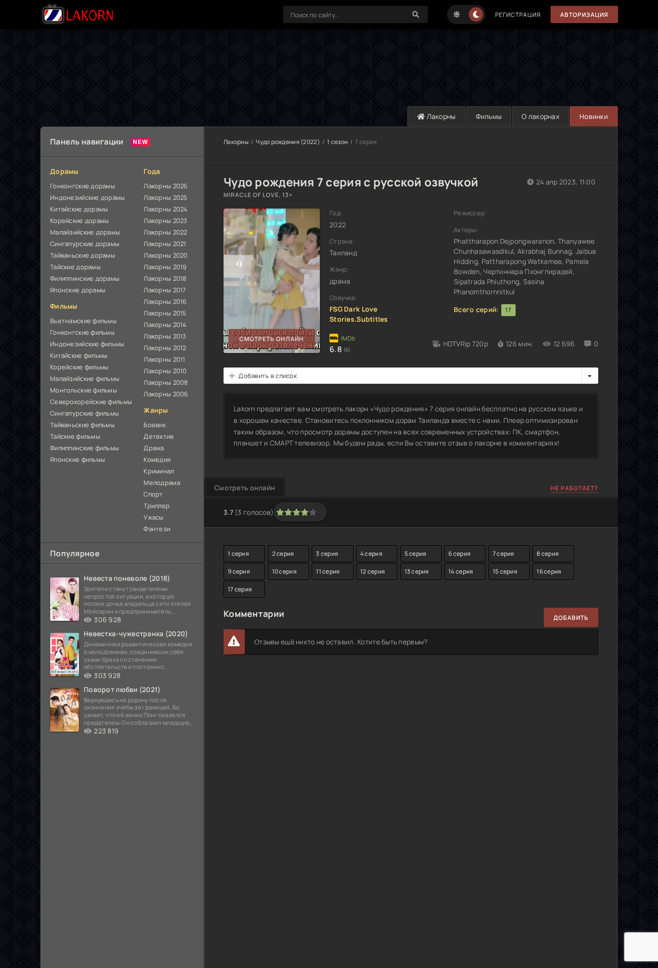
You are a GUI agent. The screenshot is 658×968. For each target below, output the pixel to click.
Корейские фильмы (79, 367)
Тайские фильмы (75, 436)
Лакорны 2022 (165, 232)
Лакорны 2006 (166, 394)
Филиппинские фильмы (84, 448)
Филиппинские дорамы (84, 278)
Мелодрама (162, 482)
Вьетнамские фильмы (83, 320)
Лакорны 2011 (164, 359)
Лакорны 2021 (165, 243)
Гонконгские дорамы (82, 186)
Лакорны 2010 (165, 370)
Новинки (593, 116)
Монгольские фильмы (83, 390)
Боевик (155, 424)
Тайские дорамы (75, 266)
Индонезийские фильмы (87, 344)
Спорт (153, 494)
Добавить (571, 618)
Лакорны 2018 (165, 278)
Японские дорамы (77, 290)
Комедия (157, 459)
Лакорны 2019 (165, 266)
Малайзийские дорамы (85, 232)
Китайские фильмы (78, 355)
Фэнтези (157, 528)
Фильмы (489, 116)
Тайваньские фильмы (82, 424)
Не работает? (574, 488)
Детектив (158, 436)
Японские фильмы (77, 459)
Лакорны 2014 (165, 324)
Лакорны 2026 (165, 186)
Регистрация (518, 15)
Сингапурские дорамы (84, 243)
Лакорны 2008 (166, 382)
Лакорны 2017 (165, 290)
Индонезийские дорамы (87, 197)
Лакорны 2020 (165, 255)
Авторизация (584, 15)
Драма (154, 448)
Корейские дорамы (79, 220)
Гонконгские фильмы (82, 332)
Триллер (157, 505)
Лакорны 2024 (165, 209)
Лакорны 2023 (165, 220)
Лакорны (440, 116)
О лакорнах (540, 116)
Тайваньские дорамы (82, 255)
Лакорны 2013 (165, 336)
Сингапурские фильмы (84, 413)
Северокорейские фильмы (91, 401)
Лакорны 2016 (165, 301)
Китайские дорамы (79, 209)
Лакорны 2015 (165, 313)
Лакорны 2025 (165, 197)
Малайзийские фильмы (84, 378)
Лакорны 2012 (165, 347)
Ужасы (153, 517)
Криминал (159, 471)
